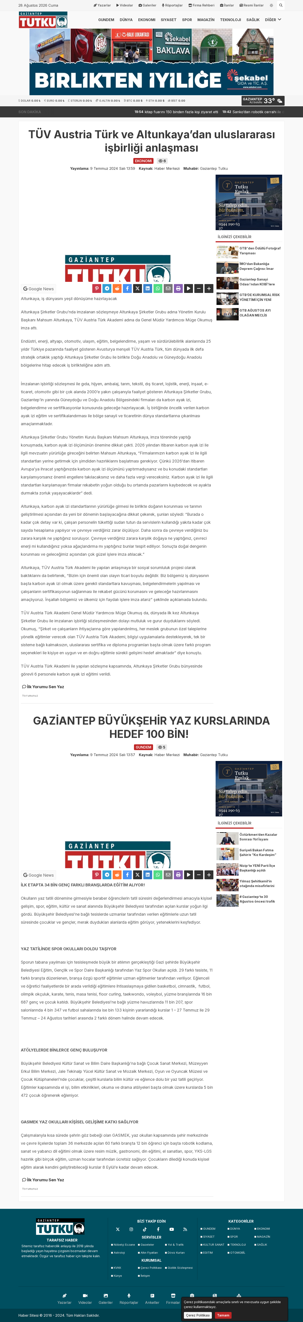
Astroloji (119, 1252)
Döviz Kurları (176, 1252)
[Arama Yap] (281, 5)
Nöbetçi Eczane (124, 1244)
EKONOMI (146, 20)
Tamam (223, 1315)
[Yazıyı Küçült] (198, 288)
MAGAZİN (205, 20)
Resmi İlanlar (254, 5)
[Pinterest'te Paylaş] (96, 288)
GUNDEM (106, 20)
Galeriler (149, 5)
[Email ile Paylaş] (168, 288)
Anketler (152, 1302)
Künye (118, 1275)
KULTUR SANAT (213, 1244)
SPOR (187, 20)
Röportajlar (174, 5)
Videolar (126, 5)
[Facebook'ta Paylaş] (127, 288)
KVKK (117, 1267)
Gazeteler (147, 1244)
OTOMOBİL (237, 1252)
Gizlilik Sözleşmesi (180, 1267)
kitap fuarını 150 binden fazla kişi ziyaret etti (154, 112)
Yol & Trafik (176, 1244)
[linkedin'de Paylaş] (147, 288)
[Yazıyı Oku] (188, 288)
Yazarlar (104, 5)
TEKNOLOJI (230, 20)
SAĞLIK (253, 20)
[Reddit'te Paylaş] (117, 288)
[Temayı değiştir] (271, 4)
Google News (41, 289)
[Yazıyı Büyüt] (209, 288)
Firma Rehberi (203, 5)
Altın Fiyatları (149, 1252)
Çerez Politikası (151, 1267)
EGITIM (208, 1252)
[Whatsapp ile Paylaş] (157, 288)
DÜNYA (126, 20)
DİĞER (271, 20)
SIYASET (169, 20)
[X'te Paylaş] (137, 288)
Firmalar (173, 1302)
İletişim (145, 1275)
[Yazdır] (178, 288)
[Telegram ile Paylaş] (106, 288)
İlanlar (229, 5)
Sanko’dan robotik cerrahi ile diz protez (239, 112)
